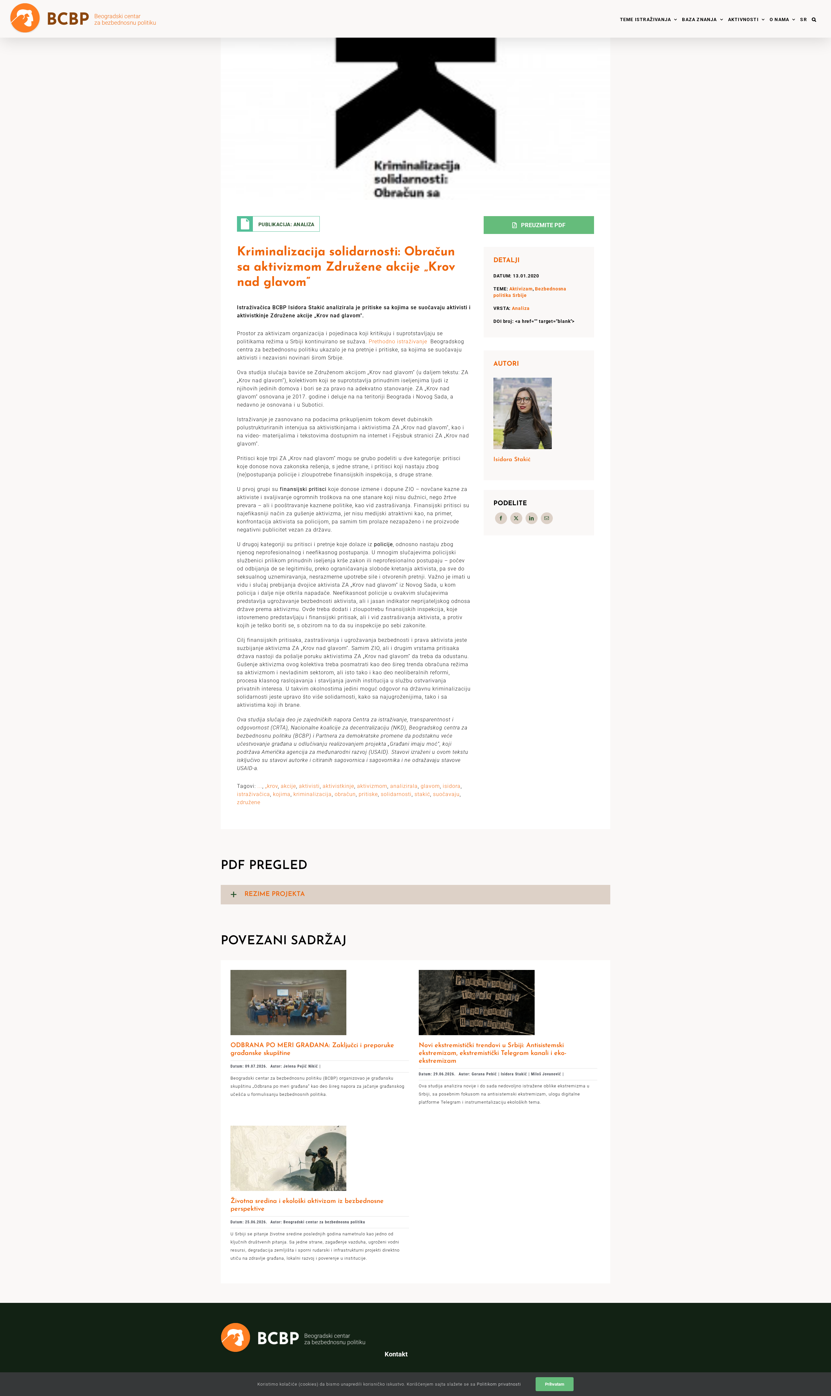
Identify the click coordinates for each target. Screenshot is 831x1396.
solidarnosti (396, 794)
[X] (516, 518)
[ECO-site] (288, 1128)
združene (248, 802)
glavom (430, 786)
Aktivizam (520, 288)
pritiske (368, 794)
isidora (452, 786)
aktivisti (309, 786)
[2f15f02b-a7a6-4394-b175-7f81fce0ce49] (477, 972)
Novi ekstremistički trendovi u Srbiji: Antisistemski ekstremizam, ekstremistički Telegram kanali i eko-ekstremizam (492, 1053)
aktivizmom (372, 786)
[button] (814, 19)
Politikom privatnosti (499, 1384)
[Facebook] (501, 518)
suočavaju (446, 794)
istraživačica (253, 794)
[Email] (546, 518)
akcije (288, 786)
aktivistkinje (338, 786)
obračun (345, 794)
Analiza (520, 308)
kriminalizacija (312, 794)
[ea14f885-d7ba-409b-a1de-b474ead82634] (288, 972)
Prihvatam (554, 1384)
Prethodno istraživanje (398, 341)
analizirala (404, 786)
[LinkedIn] (531, 518)
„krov (271, 786)
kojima (282, 794)
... (259, 786)
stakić (422, 794)
